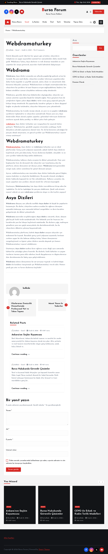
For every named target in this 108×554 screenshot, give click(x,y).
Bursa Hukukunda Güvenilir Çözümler (86, 66)
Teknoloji (67, 22)
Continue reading (20, 354)
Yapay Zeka (78, 22)
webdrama (10, 124)
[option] (20, 505)
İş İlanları (35, 22)
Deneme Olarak (78, 82)
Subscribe (98, 12)
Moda (45, 22)
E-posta (9, 439)
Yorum (9, 410)
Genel (27, 22)
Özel (52, 22)
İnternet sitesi (11, 450)
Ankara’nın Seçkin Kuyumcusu (83, 61)
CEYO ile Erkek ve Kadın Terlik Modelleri (88, 72)
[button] (99, 482)
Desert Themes (44, 549)
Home (7, 30)
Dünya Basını (17, 22)
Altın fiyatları (9, 538)
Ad (7, 429)
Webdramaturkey (18, 30)
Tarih (59, 22)
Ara (75, 40)
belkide (11, 50)
